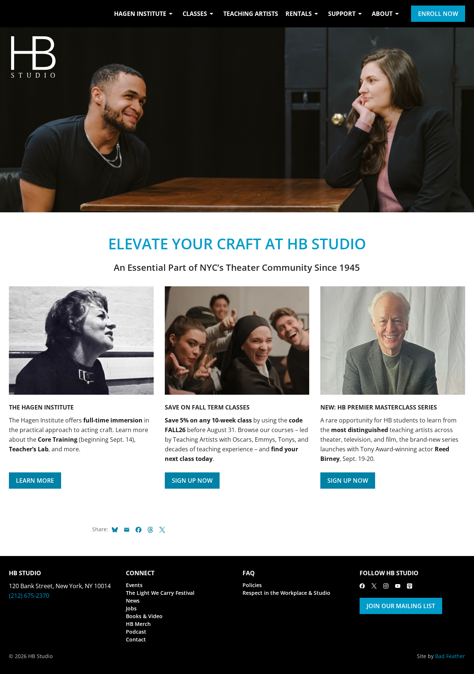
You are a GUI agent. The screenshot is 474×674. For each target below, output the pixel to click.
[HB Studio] (16, 13)
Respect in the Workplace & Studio (286, 592)
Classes (195, 14)
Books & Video (144, 616)
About (382, 14)
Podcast (136, 631)
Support (342, 14)
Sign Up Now (192, 480)
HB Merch (138, 623)
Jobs (131, 608)
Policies (252, 585)
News (133, 600)
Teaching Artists (250, 14)
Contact (136, 639)
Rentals (299, 14)
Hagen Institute (140, 14)
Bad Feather (450, 656)
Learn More (35, 480)
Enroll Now (438, 14)
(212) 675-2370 (29, 596)
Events (134, 585)
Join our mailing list (401, 606)
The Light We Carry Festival (160, 592)
